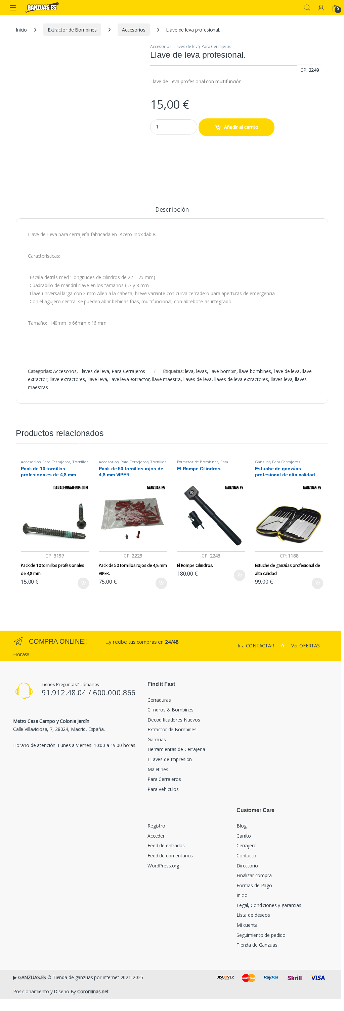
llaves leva (281, 379)
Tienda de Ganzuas (256, 945)
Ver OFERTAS (305, 645)
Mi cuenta (247, 925)
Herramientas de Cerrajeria (176, 749)
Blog (241, 825)
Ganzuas (262, 461)
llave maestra (166, 379)
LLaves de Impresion (169, 759)
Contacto (246, 855)
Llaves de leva (186, 46)
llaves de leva (197, 379)
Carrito (243, 836)
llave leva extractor (129, 379)
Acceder (156, 836)
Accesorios (133, 29)
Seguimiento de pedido (261, 935)
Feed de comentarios (170, 855)
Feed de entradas (166, 845)
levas (201, 371)
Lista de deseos (253, 915)
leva (189, 371)
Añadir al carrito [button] (82, 583)
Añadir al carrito (241, 127)
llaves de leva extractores (241, 379)
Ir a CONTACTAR (256, 645)
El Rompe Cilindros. (195, 565)
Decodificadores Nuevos (173, 719)
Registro (156, 825)
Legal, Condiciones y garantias (268, 905)
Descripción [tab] (172, 209)
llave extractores (67, 379)
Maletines (157, 769)
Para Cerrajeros (216, 46)
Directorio (247, 865)
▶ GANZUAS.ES (29, 977)
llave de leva (287, 371)
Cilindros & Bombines (170, 709)
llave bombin (223, 371)
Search (307, 7)
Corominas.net (93, 991)
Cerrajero (246, 845)
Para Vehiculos (163, 789)
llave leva (97, 379)
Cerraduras (159, 700)
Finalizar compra (254, 875)
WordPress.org (163, 865)
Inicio (21, 29)
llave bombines (255, 371)
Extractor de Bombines (72, 29)
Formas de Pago (254, 885)
